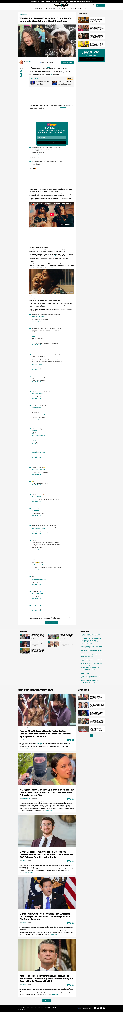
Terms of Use (33, 1007)
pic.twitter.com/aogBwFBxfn (39, 579)
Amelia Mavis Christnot (25, 798)
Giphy (30, 295)
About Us (20, 1007)
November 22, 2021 (36, 369)
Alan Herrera (23, 860)
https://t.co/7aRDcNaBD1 (38, 578)
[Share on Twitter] (21, 74)
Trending (64, 8)
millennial (56, 255)
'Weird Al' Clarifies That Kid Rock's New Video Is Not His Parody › (90, 677)
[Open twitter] (98, 1008)
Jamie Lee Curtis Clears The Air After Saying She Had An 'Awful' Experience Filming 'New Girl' (96, 45)
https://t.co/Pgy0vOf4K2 (38, 496)
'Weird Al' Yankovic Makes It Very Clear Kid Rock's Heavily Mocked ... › (91, 659)
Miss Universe (39, 743)
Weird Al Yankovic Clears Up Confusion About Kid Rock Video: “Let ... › (92, 647)
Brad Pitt (51, 267)
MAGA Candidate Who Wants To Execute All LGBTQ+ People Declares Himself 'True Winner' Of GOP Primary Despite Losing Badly (46, 854)
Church (60, 802)
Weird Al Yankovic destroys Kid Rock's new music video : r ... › (91, 651)
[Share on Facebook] (21, 71)
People (72, 8)
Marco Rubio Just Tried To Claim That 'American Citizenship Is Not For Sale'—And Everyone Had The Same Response (45, 916)
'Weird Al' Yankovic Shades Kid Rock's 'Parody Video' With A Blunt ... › (90, 668)
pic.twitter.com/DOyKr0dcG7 (39, 605)
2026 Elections (93, 710)
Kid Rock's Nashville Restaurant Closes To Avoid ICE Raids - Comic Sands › (91, 639)
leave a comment (67, 62)
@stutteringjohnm (36, 407)
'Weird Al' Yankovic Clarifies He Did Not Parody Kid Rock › (90, 672)
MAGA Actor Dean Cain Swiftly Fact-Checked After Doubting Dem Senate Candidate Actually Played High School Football (97, 707)
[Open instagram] (104, 1008)
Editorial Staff (47, 1007)
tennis (33, 336)
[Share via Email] (21, 76)
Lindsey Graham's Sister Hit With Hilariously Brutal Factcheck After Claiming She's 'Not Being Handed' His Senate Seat (96, 730)
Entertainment (53, 8)
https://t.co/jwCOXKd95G (38, 364)
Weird (48, 67)
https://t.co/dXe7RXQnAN (38, 469)
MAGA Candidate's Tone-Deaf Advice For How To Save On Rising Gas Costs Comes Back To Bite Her (97, 714)
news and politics (40, 8)
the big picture (82, 8)
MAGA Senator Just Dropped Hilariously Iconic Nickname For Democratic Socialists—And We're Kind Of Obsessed (37, 651)
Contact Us (54, 1007)
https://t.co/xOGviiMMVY (38, 593)
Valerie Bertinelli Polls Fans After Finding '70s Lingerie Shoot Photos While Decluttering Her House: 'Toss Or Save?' (38, 644)
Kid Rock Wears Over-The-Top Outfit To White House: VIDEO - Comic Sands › (90, 635)
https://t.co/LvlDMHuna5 (38, 316)
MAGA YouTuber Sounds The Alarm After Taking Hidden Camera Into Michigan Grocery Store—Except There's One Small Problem (67, 637)
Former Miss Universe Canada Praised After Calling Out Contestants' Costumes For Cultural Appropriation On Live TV (45, 734)
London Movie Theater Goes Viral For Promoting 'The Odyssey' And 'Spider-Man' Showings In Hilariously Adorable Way (60, 1)
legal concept (35, 930)
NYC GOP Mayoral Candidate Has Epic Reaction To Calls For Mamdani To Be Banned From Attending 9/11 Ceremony (97, 29)
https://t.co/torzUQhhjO (37, 564)
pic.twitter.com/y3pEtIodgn (38, 414)
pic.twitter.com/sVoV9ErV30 (38, 452)
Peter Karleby (28, 61)
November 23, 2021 (36, 321)
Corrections (40, 1007)
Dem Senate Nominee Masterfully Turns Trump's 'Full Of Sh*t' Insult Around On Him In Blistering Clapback (97, 698)
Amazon (34, 440)
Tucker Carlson (35, 510)
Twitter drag (63, 107)
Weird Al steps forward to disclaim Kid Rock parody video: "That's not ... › (91, 655)
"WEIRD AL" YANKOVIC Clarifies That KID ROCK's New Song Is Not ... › (91, 664)
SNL (52, 74)
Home (20, 14)
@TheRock (34, 430)
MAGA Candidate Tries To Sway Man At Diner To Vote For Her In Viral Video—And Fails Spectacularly (66, 643)
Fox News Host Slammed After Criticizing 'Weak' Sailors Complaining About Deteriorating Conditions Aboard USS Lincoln (43, 85)
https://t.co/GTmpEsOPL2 (38, 393)
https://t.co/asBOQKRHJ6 (38, 435)
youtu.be (31, 227)
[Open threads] (101, 1008)
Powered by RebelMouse (100, 1009)
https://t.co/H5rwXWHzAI (38, 528)
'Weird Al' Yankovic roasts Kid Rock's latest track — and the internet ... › (91, 642)
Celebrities (92, 33)
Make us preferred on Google (26, 5)
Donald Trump (93, 695)
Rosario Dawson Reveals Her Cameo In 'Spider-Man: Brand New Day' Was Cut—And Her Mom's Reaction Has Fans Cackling (96, 37)
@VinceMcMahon (36, 433)
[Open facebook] (95, 1008)
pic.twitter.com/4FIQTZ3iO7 (38, 340)
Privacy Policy (26, 1007)
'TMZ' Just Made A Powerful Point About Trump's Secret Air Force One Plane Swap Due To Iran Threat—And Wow (38, 636)
